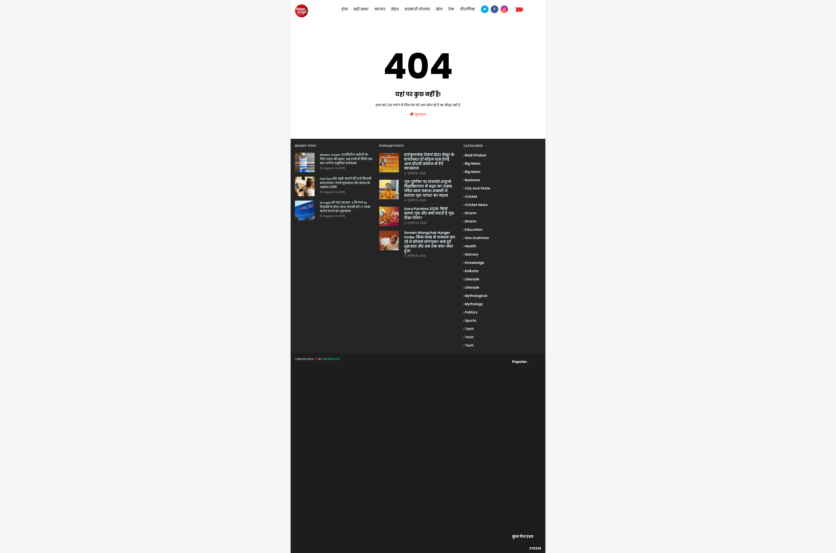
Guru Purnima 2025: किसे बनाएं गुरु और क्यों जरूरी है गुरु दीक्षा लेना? (429, 213)
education (473, 229)
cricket (471, 196)
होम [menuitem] (344, 9)
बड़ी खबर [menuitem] (361, 9)
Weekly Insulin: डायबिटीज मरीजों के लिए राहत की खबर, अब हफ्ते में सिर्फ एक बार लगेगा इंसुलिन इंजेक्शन (346, 159)
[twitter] (485, 9)
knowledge (474, 262)
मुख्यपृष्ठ (420, 114)
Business (472, 180)
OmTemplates (331, 359)
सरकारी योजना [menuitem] (417, 9)
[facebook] (494, 9)
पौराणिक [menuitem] (467, 9)
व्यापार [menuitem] (379, 9)
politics (471, 312)
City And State (477, 188)
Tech (469, 345)
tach (469, 329)
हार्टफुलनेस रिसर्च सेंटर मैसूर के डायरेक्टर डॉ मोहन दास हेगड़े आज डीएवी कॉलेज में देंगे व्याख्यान (429, 162)
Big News (472, 171)
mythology (474, 304)
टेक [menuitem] (451, 9)
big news (472, 163)
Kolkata (471, 271)
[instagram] (504, 9)
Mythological (476, 295)
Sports (470, 320)
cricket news (476, 205)
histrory (471, 254)
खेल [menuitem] (439, 9)
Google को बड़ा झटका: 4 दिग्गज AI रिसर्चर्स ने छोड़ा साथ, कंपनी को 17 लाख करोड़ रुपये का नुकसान (345, 207)
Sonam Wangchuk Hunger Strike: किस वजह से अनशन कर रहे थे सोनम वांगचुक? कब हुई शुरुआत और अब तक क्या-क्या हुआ (429, 242)
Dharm (471, 221)
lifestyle (472, 279)
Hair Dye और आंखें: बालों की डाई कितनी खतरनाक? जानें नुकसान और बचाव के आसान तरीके (345, 183)
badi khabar (475, 155)
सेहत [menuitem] (395, 9)
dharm (471, 213)
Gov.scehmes (477, 238)
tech (469, 337)
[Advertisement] (519, 449)
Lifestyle (472, 287)
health (470, 246)
